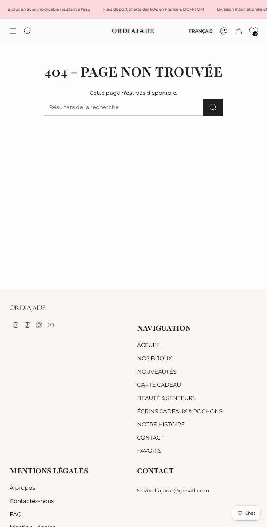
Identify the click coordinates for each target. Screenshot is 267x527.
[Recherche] (213, 107)
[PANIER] (238, 31)
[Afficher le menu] (13, 31)
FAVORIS (149, 451)
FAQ (15, 514)
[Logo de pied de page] (28, 308)
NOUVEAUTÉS (156, 371)
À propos (22, 487)
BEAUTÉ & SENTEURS (166, 398)
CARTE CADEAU (159, 384)
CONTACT (150, 437)
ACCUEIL (149, 345)
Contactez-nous (32, 501)
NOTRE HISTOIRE (161, 424)
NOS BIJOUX (154, 358)
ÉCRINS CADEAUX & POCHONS (179, 411)
